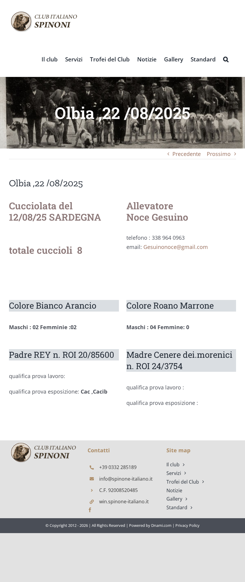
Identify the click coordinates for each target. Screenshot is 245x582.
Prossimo (219, 153)
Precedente (186, 153)
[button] (226, 59)
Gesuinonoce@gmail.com (175, 246)
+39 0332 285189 (118, 467)
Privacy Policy (187, 525)
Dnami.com (161, 525)
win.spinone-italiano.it (124, 501)
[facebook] (90, 509)
